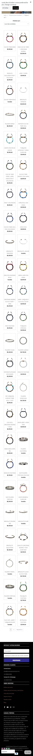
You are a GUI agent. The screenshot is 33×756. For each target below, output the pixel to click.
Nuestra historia (8, 696)
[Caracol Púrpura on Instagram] (11, 707)
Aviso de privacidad (9, 693)
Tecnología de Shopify (17, 750)
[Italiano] (7, 748)
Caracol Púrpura (13, 746)
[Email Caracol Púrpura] (14, 707)
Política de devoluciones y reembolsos (13, 690)
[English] (2, 748)
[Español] (9, 748)
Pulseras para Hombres (15, 15)
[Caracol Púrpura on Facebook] (5, 707)
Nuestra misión (7, 699)
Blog (5, 702)
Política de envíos (8, 687)
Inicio (5, 15)
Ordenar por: (16, 21)
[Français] (4, 748)
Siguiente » (20, 629)
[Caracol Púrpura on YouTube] (8, 707)
